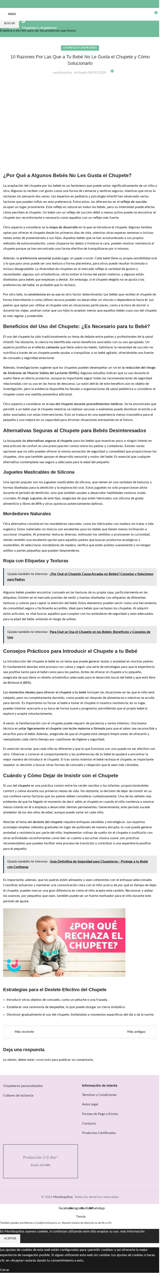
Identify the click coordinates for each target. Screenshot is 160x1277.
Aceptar (10, 1238)
